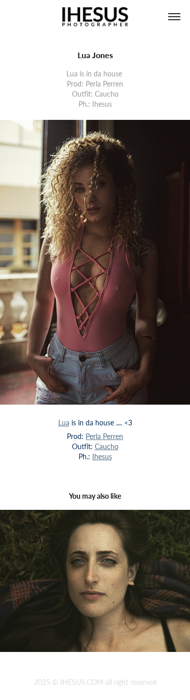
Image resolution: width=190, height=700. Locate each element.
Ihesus (102, 456)
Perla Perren (104, 436)
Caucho (107, 446)
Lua (63, 422)
